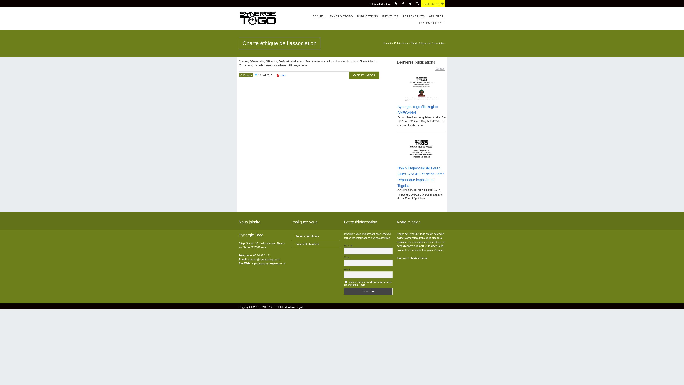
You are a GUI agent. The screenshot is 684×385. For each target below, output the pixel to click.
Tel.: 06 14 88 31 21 (379, 3)
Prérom (348, 245)
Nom (346, 257)
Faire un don (432, 3)
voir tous (440, 69)
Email (347, 269)
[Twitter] (410, 3)
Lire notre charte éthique (412, 258)
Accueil (319, 16)
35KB (283, 75)
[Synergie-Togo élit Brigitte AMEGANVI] (421, 88)
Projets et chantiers (307, 244)
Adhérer (436, 16)
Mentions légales (294, 307)
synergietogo (341, 16)
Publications (367, 16)
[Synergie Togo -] (269, 18)
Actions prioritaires (307, 236)
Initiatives (390, 16)
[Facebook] (403, 3)
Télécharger (365, 75)
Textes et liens (431, 22)
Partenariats (414, 16)
